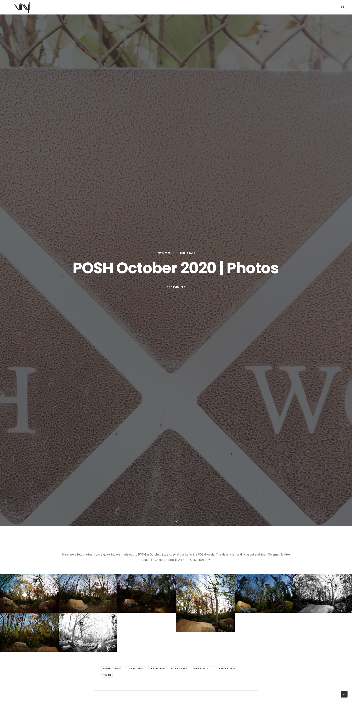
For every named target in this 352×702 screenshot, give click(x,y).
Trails (191, 253)
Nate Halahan (179, 668)
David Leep (178, 287)
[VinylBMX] (23, 7)
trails (107, 675)
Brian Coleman (112, 668)
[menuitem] (343, 7)
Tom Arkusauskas (224, 668)
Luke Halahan (134, 668)
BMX (183, 253)
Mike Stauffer (156, 668)
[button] (343, 7)
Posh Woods (200, 668)
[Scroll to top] (344, 694)
